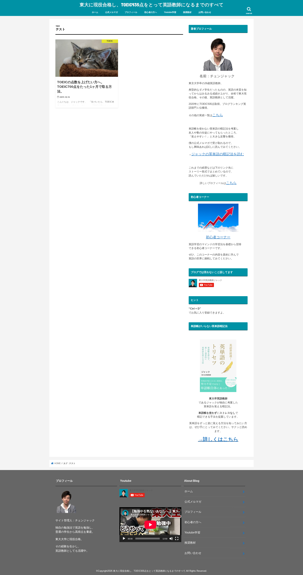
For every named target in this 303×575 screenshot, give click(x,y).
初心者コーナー (218, 237)
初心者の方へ (150, 12)
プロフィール (131, 12)
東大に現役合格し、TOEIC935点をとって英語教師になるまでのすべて (152, 4)
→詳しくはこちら (218, 439)
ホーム (95, 12)
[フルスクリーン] (177, 538)
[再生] (124, 538)
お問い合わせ (204, 12)
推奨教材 (187, 12)
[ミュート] (171, 538)
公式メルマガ (111, 12)
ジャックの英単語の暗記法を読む (217, 154)
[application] (150, 524)
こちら (217, 115)
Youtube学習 (170, 12)
